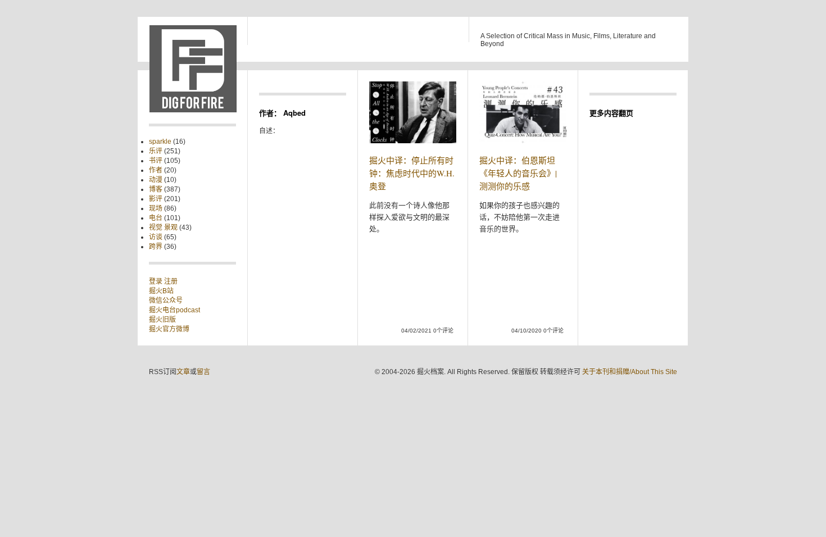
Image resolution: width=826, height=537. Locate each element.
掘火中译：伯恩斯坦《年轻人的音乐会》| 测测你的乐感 (518, 173)
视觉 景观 (163, 227)
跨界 (155, 247)
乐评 (155, 151)
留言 (203, 372)
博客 (155, 189)
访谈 (155, 237)
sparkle (160, 141)
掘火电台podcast (174, 310)
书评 (155, 161)
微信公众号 (166, 300)
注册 (171, 281)
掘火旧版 (162, 320)
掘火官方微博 (169, 329)
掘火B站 (161, 291)
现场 (155, 208)
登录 (156, 281)
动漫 (155, 180)
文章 (183, 372)
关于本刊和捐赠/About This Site (629, 372)
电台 (155, 218)
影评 (155, 199)
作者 (155, 170)
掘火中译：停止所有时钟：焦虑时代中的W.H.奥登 (412, 173)
